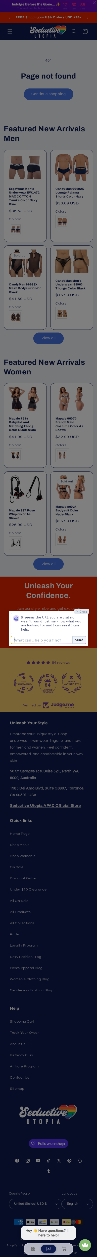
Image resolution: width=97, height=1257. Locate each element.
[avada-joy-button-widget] (85, 1245)
